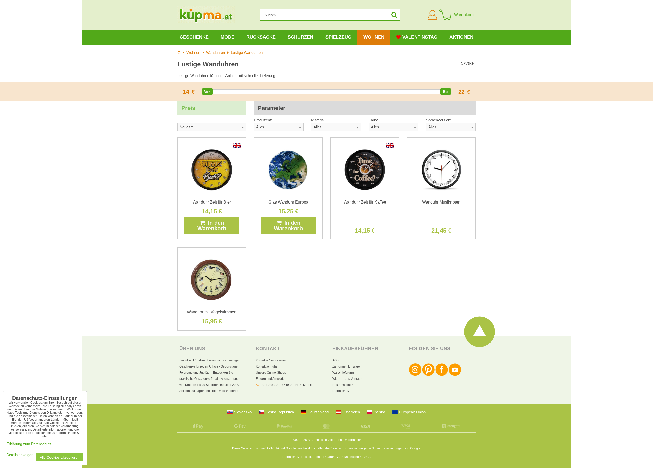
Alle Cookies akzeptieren (60, 457)
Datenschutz (341, 391)
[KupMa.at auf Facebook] (441, 375)
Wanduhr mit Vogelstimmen (211, 312)
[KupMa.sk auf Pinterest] (428, 375)
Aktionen (461, 37)
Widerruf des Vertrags (347, 379)
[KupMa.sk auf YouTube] (455, 375)
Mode (227, 37)
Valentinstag (419, 37)
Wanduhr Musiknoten (441, 202)
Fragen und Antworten (271, 379)
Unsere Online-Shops (271, 372)
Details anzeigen (20, 455)
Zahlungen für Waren (347, 366)
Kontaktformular (267, 366)
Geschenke (194, 37)
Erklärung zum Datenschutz (342, 457)
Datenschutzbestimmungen (349, 448)
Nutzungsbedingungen (388, 448)
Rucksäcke (261, 37)
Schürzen (300, 37)
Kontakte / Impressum (271, 360)
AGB (335, 360)
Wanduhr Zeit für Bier (212, 202)
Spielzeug (338, 37)
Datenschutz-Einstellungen (301, 457)
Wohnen (373, 37)
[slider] (207, 91)
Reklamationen (343, 385)
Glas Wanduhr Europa (288, 202)
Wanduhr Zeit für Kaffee (365, 202)
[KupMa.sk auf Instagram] (415, 375)
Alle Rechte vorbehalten (345, 440)
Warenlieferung (343, 372)
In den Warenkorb (211, 226)
